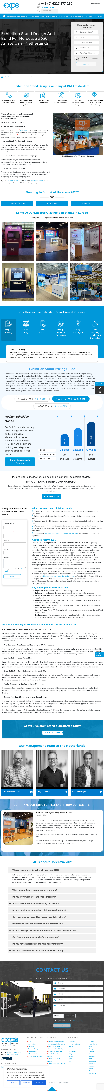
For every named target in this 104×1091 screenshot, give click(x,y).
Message (6, 557)
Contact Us (98, 16)
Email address (8, 532)
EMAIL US (86, 203)
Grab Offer (98, 654)
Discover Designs (33, 1049)
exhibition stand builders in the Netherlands (58, 576)
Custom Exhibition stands (56, 1041)
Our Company (79, 16)
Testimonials (32, 1051)
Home (3, 15)
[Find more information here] (85, 1062)
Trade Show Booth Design (56, 1063)
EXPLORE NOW (51, 496)
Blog (29, 1041)
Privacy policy (77, 1021)
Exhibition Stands (27, 16)
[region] (26, 1076)
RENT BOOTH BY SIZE (13, 16)
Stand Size (6, 541)
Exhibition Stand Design (55, 1049)
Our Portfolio (32, 1044)
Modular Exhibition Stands (56, 1044)
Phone (5, 549)
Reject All (26, 1082)
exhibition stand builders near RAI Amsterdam (61, 533)
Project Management (55, 1051)
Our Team (31, 1046)
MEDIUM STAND (71, 399)
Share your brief (52, 732)
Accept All (39, 1082)
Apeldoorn (24, 130)
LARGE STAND (52, 406)
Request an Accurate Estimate (20, 461)
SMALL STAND (32, 399)
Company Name (9, 524)
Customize (13, 1082)
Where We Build (51, 16)
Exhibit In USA (40, 16)
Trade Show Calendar (66, 16)
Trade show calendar (13, 77)
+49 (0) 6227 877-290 (56, 3)
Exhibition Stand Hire (55, 1046)
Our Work (89, 16)
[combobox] (96, 3)
